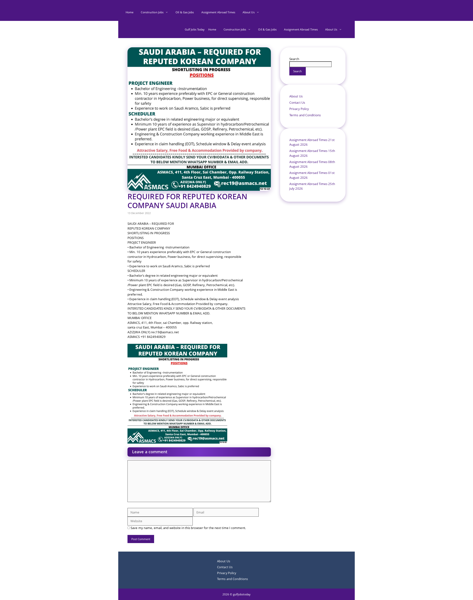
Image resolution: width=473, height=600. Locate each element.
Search (294, 59)
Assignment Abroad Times (218, 12)
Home (129, 12)
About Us (249, 12)
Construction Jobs (152, 12)
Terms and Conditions (305, 115)
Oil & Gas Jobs (185, 12)
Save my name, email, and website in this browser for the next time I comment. (188, 528)
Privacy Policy (299, 109)
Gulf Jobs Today (195, 29)
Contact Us (297, 102)
